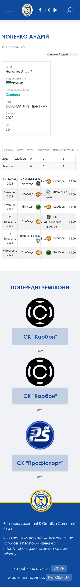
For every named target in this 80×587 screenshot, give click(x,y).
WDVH (59, 568)
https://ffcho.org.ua (20, 548)
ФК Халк (28, 206)
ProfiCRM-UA (59, 577)
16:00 (72, 238)
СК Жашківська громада (53, 221)
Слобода (13, 95)
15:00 (72, 181)
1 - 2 (43, 181)
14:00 (72, 194)
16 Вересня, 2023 (10, 238)
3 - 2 (43, 238)
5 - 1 (43, 252)
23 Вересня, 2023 (10, 221)
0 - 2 (43, 194)
